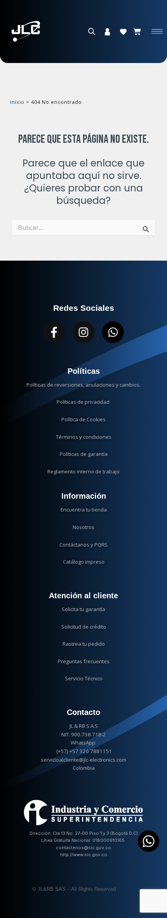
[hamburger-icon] (157, 31)
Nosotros (83, 527)
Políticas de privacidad (84, 401)
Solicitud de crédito (83, 626)
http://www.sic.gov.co (83, 854)
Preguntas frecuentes (84, 661)
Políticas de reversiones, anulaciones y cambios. (83, 384)
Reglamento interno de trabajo (83, 471)
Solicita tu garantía (83, 609)
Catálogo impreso (83, 561)
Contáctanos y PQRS (83, 544)
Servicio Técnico (84, 678)
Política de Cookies (83, 419)
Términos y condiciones (83, 436)
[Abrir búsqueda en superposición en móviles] (92, 31)
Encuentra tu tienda (84, 509)
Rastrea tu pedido (84, 643)
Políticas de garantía (84, 453)
